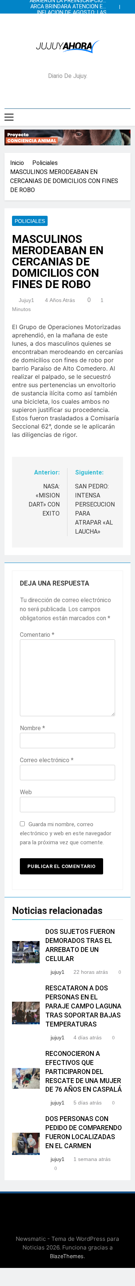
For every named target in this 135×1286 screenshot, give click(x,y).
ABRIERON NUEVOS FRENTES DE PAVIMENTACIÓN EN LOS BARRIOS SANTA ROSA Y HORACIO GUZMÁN (70, 19)
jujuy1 (26, 300)
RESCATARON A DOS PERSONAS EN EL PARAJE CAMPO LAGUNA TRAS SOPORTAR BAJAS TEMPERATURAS (83, 1006)
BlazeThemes (67, 1256)
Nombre (32, 728)
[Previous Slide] (115, 5)
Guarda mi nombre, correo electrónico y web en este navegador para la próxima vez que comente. (65, 833)
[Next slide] (126, 5)
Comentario (37, 634)
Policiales (30, 221)
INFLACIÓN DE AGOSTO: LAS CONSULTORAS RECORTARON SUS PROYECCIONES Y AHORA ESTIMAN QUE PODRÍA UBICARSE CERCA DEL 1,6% (69, 13)
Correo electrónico (47, 760)
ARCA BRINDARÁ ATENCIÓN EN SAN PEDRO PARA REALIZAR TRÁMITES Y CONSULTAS (68, 7)
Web (26, 792)
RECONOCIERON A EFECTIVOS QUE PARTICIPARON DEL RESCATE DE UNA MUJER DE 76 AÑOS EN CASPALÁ (83, 1072)
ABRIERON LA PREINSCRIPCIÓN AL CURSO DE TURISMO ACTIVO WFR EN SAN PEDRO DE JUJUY (68, 25)
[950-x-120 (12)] (67, 137)
